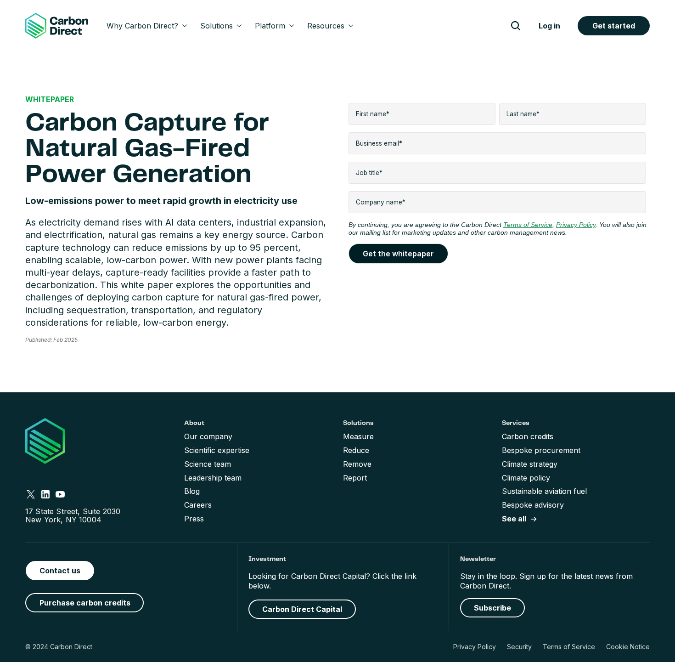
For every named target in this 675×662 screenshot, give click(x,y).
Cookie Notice (628, 647)
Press (194, 518)
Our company (208, 436)
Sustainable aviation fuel (544, 491)
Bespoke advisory (533, 504)
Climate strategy (529, 464)
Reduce (356, 450)
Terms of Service (569, 647)
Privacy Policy (474, 647)
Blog (192, 491)
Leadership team (213, 477)
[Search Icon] (515, 26)
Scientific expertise (216, 450)
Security (519, 647)
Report (355, 477)
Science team (207, 464)
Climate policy (526, 477)
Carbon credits (527, 436)
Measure (358, 436)
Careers (198, 504)
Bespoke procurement (541, 450)
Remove (357, 464)
